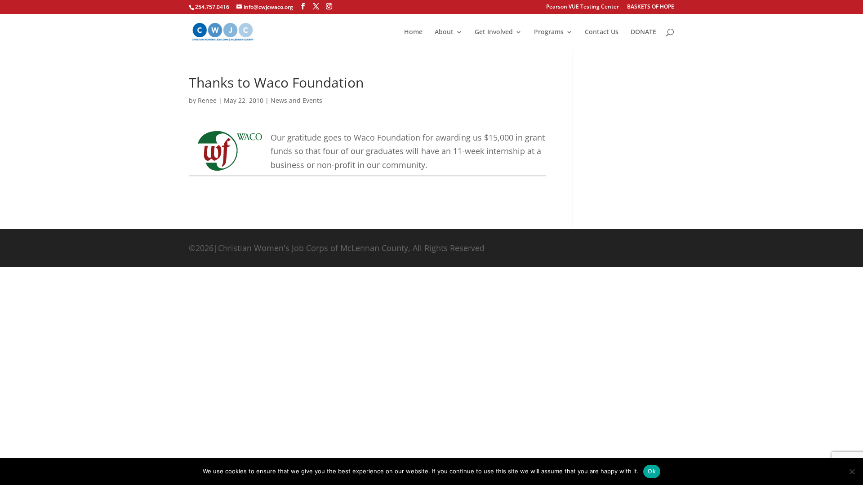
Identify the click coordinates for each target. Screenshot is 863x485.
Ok (652, 471)
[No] (851, 471)
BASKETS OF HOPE (650, 7)
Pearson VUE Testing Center (582, 7)
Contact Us (601, 32)
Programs (549, 32)
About (444, 32)
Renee (207, 100)
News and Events (296, 100)
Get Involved (494, 32)
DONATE (643, 32)
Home (413, 32)
